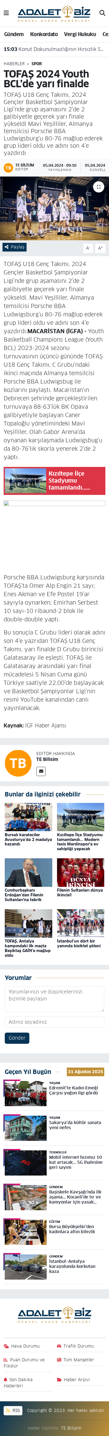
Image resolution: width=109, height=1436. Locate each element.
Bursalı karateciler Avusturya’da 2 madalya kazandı (28, 839)
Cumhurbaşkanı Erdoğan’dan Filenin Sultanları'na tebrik (24, 895)
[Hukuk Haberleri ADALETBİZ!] (54, 13)
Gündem (13, 34)
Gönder (17, 1038)
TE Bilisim (47, 759)
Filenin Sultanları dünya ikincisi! (80, 892)
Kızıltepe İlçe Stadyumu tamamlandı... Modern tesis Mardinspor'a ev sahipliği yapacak (80, 841)
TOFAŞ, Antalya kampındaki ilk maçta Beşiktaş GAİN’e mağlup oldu (28, 948)
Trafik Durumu (78, 1346)
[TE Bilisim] (18, 763)
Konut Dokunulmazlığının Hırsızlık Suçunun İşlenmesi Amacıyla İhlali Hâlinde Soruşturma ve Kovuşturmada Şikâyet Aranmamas (55, 49)
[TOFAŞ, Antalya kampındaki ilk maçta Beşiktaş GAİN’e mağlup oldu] (28, 923)
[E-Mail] (41, 771)
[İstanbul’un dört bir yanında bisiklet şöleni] (81, 923)
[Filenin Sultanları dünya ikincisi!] (81, 872)
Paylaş (17, 247)
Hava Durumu (25, 1346)
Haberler (14, 63)
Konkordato (44, 34)
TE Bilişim (71, 1428)
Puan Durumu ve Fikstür (24, 1363)
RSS (15, 1410)
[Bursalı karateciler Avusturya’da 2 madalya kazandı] (28, 817)
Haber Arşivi (77, 1379)
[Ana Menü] (6, 13)
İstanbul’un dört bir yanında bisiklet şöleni (79, 943)
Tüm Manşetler (78, 1359)
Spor (37, 63)
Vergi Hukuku (80, 34)
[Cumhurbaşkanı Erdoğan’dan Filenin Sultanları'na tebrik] (28, 872)
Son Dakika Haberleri (18, 1382)
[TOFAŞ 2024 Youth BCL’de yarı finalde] (54, 209)
